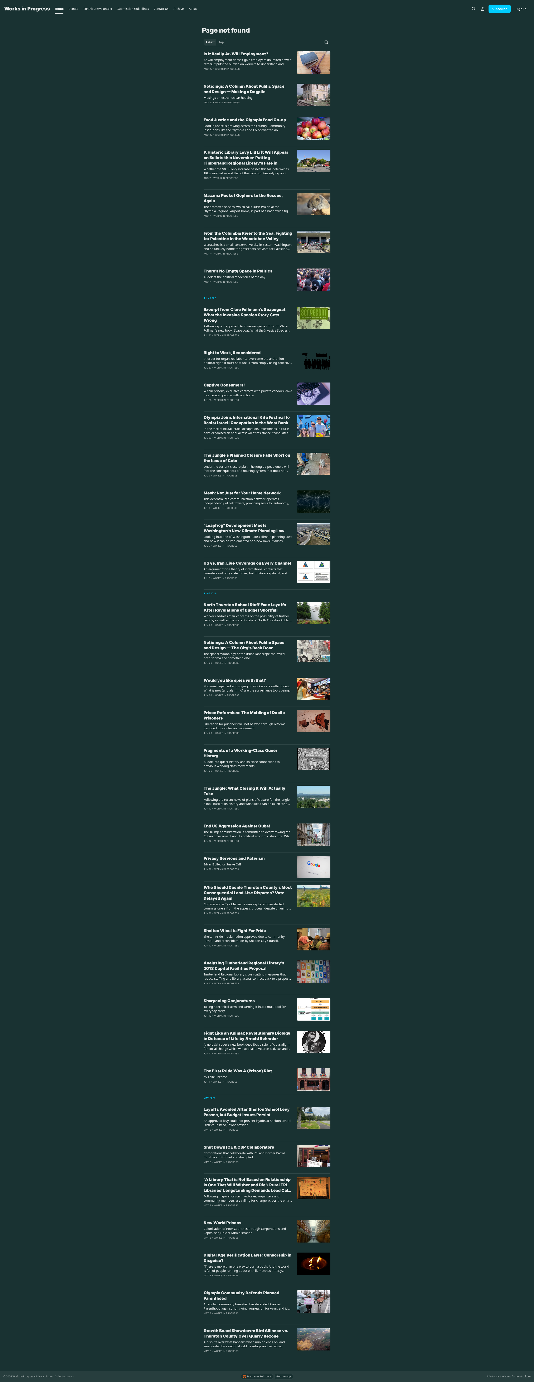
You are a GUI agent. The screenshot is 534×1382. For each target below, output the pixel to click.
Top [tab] (221, 42)
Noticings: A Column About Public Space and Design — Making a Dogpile (244, 89)
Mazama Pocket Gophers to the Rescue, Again (243, 198)
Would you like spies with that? (235, 680)
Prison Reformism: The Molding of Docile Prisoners (244, 715)
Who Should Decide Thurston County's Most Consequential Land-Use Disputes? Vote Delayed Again (248, 893)
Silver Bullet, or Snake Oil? (222, 864)
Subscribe (499, 9)
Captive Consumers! (224, 385)
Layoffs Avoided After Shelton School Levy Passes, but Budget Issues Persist (247, 1112)
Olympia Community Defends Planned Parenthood (241, 1296)
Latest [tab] (210, 42)
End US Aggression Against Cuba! (237, 826)
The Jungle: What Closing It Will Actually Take (244, 791)
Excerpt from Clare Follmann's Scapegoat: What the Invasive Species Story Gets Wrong (245, 315)
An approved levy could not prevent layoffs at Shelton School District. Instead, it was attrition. (247, 1123)
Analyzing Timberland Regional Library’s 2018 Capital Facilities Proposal (244, 966)
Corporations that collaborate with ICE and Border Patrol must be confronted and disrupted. (244, 1155)
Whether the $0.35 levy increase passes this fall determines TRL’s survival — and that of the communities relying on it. (246, 171)
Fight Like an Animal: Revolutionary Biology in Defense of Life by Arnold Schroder (247, 1036)
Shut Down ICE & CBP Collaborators (239, 1147)
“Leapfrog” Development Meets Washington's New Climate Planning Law (244, 528)
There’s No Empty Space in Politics (238, 271)
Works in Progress (227, 68)
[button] (59, 9)
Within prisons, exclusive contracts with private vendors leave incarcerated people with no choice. (248, 393)
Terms (49, 1376)
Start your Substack (259, 1376)
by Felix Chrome (215, 1077)
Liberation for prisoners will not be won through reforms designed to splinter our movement (244, 726)
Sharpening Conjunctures (229, 1000)
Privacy (39, 1376)
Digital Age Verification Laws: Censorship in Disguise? (247, 1258)
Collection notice (64, 1376)
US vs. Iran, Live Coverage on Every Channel (247, 563)
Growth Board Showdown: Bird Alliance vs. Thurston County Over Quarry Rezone (246, 1333)
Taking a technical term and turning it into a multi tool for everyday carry (245, 1009)
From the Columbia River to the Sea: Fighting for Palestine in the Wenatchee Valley (248, 236)
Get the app (283, 1376)
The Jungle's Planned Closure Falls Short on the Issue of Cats (247, 458)
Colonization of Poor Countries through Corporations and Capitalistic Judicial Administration (245, 1230)
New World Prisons (222, 1222)
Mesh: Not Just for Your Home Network (242, 493)
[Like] (206, 373)
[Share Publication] (483, 9)
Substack (491, 1376)
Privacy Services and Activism (234, 858)
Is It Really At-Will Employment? (236, 54)
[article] (267, 64)
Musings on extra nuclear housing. (228, 97)
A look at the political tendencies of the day (234, 277)
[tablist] (215, 42)
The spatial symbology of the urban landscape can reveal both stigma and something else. (244, 656)
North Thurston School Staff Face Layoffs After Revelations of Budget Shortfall (245, 607)
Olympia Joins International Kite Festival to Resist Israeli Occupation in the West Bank (247, 420)
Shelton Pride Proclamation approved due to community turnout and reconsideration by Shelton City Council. (244, 938)
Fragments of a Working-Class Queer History (240, 753)
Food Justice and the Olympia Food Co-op (245, 120)
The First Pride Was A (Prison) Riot (238, 1071)
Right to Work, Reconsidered (232, 352)
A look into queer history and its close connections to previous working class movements (242, 764)
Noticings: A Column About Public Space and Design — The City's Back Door (244, 645)
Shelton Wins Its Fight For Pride (235, 930)
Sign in (521, 9)
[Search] (473, 9)
